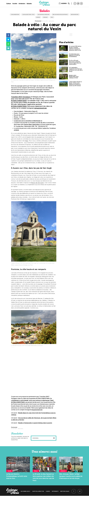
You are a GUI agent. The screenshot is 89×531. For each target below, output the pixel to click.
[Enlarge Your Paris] (44, 5)
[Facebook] (75, 3)
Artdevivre (22, 3)
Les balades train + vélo (28, 14)
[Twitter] (78, 3)
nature (38, 17)
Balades (29, 3)
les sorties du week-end (43, 14)
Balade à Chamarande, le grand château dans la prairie (35, 423)
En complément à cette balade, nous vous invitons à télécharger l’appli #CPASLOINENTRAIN (32, 400)
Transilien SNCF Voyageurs (20, 97)
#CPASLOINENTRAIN (19, 100)
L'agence (48, 491)
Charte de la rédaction (38, 491)
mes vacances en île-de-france (60, 14)
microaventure (74, 14)
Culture (8, 3)
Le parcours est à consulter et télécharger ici (28, 121)
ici (12, 102)
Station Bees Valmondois (32, 124)
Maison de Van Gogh (37, 182)
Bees (26, 141)
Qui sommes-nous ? (25, 491)
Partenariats (55, 491)
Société (14, 3)
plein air (45, 17)
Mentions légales (64, 491)
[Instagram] (81, 3)
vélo (52, 17)
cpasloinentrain (15, 14)
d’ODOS (16, 130)
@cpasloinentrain (40, 108)
